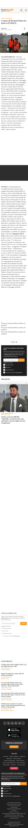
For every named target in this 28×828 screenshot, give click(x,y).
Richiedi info (14, 746)
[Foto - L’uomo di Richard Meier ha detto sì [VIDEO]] (14, 42)
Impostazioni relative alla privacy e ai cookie (14, 816)
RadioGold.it (17, 822)
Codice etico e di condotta (14, 805)
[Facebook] (4, 723)
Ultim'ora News (17, 758)
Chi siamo (5, 756)
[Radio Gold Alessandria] (7, 10)
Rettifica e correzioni (14, 812)
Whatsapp (9, 758)
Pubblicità (22, 756)
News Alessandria (9, 365)
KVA (18, 826)
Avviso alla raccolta (14, 818)
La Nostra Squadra (14, 756)
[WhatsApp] (23, 723)
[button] (26, 382)
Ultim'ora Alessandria (9, 760)
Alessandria (9, 18)
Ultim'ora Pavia (20, 760)
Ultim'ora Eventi (21, 763)
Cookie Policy (17, 802)
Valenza (8, 669)
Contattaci (14, 768)
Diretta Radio (6, 765)
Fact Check (14, 810)
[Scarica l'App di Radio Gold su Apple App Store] (14, 730)
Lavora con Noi (21, 765)
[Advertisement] (14, 147)
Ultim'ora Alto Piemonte (9, 763)
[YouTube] (12, 723)
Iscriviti (21, 360)
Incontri (7, 710)
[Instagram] (15, 723)
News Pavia (7, 367)
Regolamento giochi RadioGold (14, 809)
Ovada (7, 678)
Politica (3, 414)
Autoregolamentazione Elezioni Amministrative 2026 (14, 813)
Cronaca (3, 18)
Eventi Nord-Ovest (9, 370)
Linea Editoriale (14, 807)
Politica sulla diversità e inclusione (14, 804)
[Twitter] (8, 723)
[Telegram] (19, 723)
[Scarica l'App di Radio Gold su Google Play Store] (14, 735)
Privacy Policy (19, 372)
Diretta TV (13, 765)
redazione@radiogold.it (19, 824)
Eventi (2, 710)
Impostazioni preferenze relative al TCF (14, 815)
